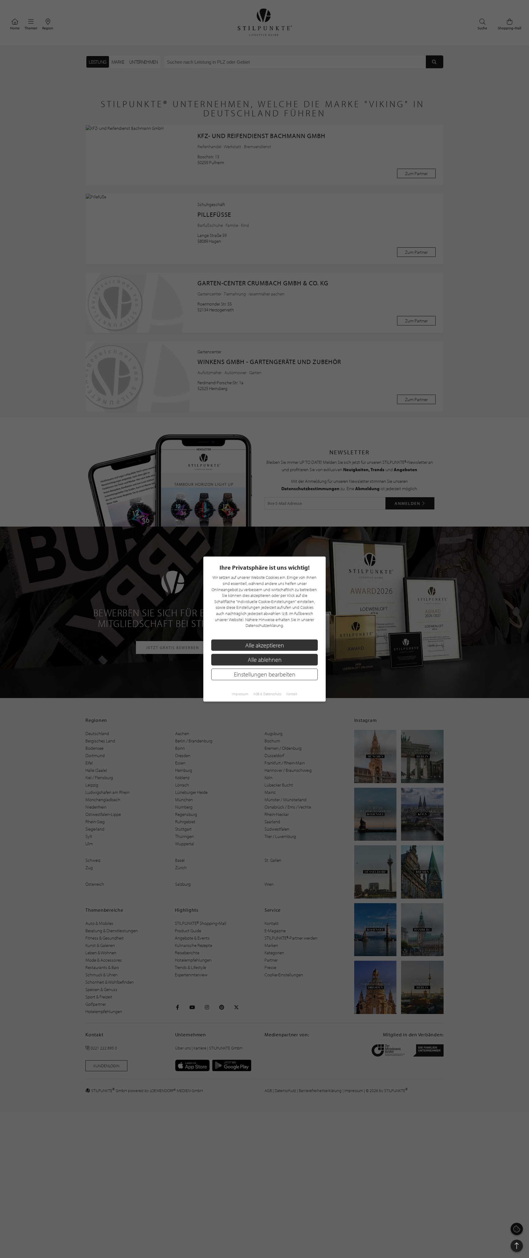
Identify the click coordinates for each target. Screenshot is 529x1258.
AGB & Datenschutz (267, 693)
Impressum (240, 693)
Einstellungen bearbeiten (264, 674)
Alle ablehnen (265, 659)
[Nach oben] (517, 1246)
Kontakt (291, 693)
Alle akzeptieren (264, 645)
